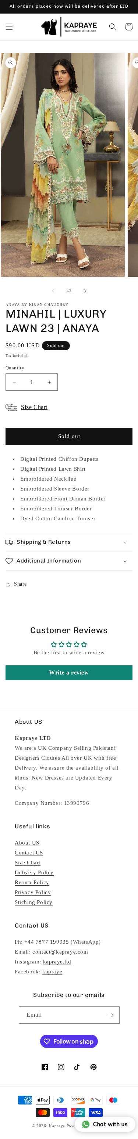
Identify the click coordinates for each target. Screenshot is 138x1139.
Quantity (15, 367)
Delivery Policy (34, 872)
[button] (9, 27)
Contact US (29, 853)
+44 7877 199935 (46, 942)
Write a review (69, 672)
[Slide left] (53, 291)
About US (27, 843)
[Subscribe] (111, 1015)
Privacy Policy (33, 892)
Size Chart (27, 862)
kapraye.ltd (57, 962)
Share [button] (20, 584)
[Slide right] (85, 291)
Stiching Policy (34, 902)
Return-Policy (32, 882)
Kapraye (57, 1126)
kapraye (52, 972)
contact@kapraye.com (60, 952)
